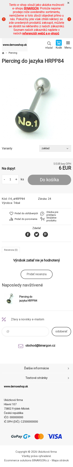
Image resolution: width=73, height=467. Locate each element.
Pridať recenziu (37, 274)
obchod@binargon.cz (40, 345)
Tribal (16, 203)
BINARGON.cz (40, 460)
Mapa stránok (60, 460)
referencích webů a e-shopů (40, 33)
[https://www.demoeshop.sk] (3, 53)
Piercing (13, 52)
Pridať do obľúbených (26, 213)
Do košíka (49, 179)
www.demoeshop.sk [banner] (15, 44)
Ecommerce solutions (17, 460)
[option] (36, 104)
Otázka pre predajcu (52, 213)
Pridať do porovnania (26, 219)
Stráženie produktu (51, 219)
